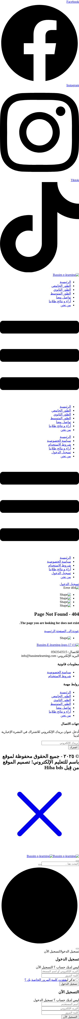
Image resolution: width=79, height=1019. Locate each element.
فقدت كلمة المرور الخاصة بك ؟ (45, 979)
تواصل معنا (63, 297)
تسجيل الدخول (61, 452)
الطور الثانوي (62, 289)
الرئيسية (65, 282)
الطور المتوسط (60, 293)
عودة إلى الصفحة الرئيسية (61, 631)
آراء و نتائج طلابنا (60, 301)
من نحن (66, 305)
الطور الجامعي (61, 285)
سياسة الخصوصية (59, 440)
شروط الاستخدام (59, 444)
